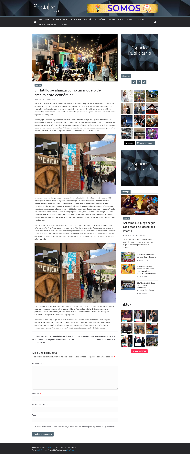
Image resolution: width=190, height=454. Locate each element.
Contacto (64, 25)
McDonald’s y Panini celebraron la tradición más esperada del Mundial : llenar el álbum (146, 269)
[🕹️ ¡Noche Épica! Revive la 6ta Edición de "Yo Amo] (152, 121)
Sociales (130, 19)
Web (34, 415)
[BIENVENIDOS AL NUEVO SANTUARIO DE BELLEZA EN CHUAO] (126, 96)
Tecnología (76, 19)
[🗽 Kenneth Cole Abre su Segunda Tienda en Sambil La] (139, 133)
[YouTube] (144, 82)
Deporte (141, 19)
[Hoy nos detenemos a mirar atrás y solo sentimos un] (152, 108)
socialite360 (51, 99)
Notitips (126, 218)
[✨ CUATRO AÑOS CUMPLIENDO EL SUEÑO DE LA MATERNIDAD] (126, 108)
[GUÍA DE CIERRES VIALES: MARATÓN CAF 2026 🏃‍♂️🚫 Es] (139, 96)
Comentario (38, 363)
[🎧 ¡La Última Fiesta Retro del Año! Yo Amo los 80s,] (152, 133)
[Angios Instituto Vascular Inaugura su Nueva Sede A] (139, 108)
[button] (126, 315)
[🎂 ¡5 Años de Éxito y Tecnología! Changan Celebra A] (126, 133)
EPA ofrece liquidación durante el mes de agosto (146, 256)
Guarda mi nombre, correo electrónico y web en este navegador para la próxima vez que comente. (75, 426)
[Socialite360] (35, 22)
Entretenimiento (60, 19)
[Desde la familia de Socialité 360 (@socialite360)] (126, 121)
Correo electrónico (40, 404)
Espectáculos (90, 19)
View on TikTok (140, 351)
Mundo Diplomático (47, 25)
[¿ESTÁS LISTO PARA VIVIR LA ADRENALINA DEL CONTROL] (152, 96)
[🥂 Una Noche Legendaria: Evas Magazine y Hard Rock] (139, 121)
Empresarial (44, 19)
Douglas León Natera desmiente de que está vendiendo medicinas (96, 338)
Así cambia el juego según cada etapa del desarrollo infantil (139, 227)
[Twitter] (134, 82)
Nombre (36, 393)
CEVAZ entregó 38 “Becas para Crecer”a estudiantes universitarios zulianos (146, 286)
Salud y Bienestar (116, 19)
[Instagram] (139, 82)
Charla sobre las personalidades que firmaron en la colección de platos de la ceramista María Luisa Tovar (54, 339)
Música (102, 19)
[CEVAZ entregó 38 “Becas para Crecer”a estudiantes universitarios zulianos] (128, 288)
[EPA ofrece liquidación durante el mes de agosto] (128, 257)
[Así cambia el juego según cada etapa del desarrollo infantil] (139, 205)
